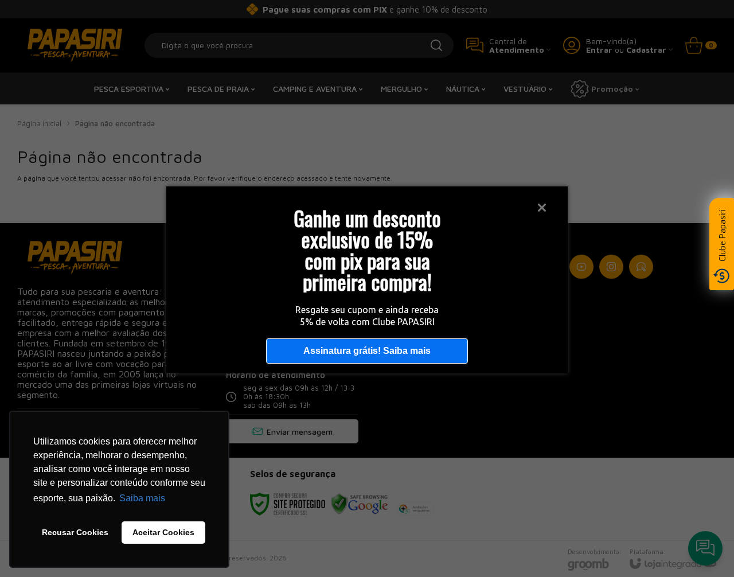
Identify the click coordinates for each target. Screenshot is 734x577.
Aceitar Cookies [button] (163, 532)
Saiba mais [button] (142, 498)
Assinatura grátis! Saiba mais (367, 351)
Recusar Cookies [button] (75, 532)
